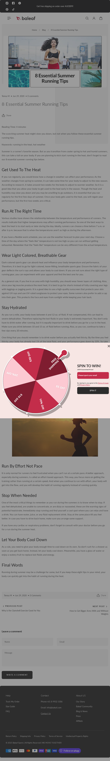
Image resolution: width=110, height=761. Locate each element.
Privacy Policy (85, 385)
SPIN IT (93, 390)
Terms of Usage (103, 383)
